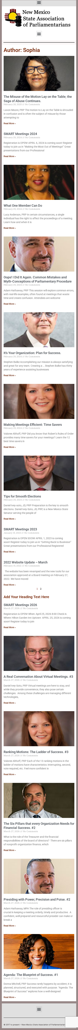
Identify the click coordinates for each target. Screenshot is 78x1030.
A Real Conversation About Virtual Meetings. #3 (38, 676)
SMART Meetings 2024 (20, 134)
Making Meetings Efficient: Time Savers (33, 424)
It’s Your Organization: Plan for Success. (32, 353)
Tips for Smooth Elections (22, 496)
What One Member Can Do (23, 205)
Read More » (10, 123)
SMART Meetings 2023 (20, 529)
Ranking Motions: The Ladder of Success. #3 (36, 752)
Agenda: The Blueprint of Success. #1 (31, 975)
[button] (39, 34)
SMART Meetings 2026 (20, 605)
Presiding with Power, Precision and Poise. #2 (37, 899)
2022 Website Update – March (26, 562)
